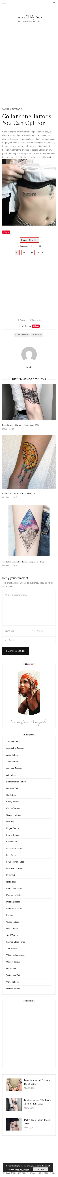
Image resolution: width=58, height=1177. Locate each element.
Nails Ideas (11, 882)
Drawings (10, 822)
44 (24, 252)
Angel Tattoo (12, 755)
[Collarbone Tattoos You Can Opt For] (29, 462)
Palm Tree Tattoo (14, 888)
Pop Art (9, 915)
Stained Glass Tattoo (15, 942)
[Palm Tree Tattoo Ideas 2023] (14, 1124)
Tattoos (37, 335)
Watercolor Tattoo (14, 975)
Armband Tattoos (14, 768)
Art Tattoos (11, 775)
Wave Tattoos (12, 982)
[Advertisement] (29, 69)
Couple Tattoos (13, 808)
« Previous (23, 246)
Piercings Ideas (13, 902)
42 (40, 246)
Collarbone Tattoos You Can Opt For (18, 493)
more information (22, 1169)
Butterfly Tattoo (13, 788)
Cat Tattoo (11, 795)
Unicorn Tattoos (13, 962)
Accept (40, 1169)
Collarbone (21, 335)
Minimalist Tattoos (14, 868)
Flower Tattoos (12, 835)
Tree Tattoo (11, 948)
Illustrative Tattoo (14, 848)
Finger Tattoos (12, 828)
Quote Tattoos (12, 922)
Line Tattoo (11, 855)
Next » (40, 252)
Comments (35, 320)
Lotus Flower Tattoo (15, 862)
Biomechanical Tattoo (16, 782)
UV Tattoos (11, 968)
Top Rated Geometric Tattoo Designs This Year (23, 562)
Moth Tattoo (11, 875)
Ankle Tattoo (12, 761)
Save (37, 326)
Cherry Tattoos (12, 802)
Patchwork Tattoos (14, 895)
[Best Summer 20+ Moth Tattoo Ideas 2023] (29, 402)
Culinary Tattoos (13, 815)
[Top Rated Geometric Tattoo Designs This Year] (29, 530)
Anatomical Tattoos (15, 748)
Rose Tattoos (12, 928)
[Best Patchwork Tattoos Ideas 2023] (14, 1084)
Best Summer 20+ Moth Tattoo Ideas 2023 (20, 425)
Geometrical (11, 842)
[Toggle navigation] (4, 2)
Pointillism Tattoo (14, 908)
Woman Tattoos (12, 109)
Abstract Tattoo (13, 741)
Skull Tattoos (12, 935)
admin (21, 320)
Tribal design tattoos (15, 955)
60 (32, 252)
